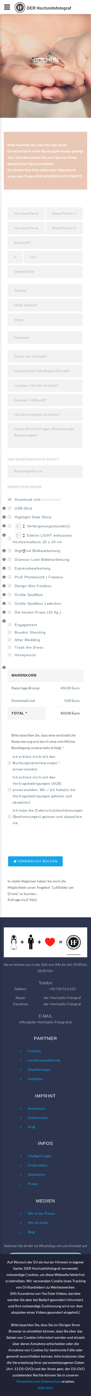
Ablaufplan (36, 1174)
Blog (31, 1232)
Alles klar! (46, 1387)
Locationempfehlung (44, 1060)
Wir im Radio (38, 1222)
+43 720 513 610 (62, 989)
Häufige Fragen (40, 1156)
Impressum (36, 1108)
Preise (33, 1184)
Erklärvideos (38, 1165)
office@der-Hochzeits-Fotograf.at (45, 1022)
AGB (57, 783)
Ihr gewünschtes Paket (33, 459)
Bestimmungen (27, 816)
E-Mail (31, 900)
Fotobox (34, 1051)
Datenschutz (38, 1117)
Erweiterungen (24, 487)
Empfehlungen (39, 1069)
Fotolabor (35, 1079)
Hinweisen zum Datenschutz (38, 1381)
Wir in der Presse (41, 1213)
